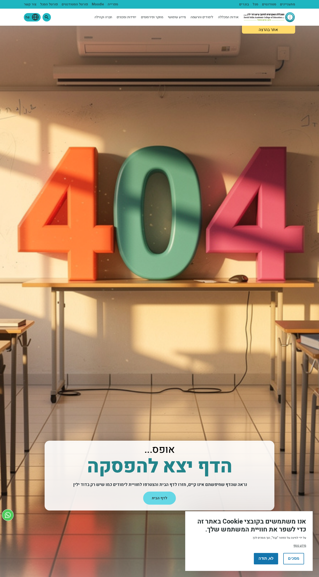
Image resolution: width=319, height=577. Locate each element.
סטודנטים (269, 4)
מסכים (293, 558)
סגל (255, 4)
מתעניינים (287, 4)
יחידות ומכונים (126, 17)
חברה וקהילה (103, 17)
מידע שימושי (177, 17)
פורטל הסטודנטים (75, 4)
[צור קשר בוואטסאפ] (8, 515)
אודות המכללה (228, 17)
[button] (47, 17)
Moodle (98, 4)
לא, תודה (266, 558)
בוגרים (244, 4)
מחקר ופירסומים (152, 17)
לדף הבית (159, 498)
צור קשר (30, 4)
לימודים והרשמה (202, 17)
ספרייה (113, 4)
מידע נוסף (300, 545)
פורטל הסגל (49, 4)
